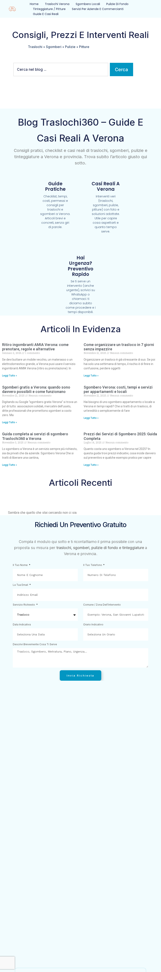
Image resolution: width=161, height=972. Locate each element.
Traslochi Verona (57, 4)
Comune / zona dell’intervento (102, 604)
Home (34, 4)
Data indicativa (22, 624)
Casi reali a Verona (106, 186)
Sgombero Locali (88, 4)
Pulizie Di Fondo (117, 4)
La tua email (21, 585)
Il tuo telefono (93, 565)
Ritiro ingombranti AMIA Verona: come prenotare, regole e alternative (35, 346)
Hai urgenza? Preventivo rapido (80, 266)
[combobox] (60, 69)
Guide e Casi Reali (45, 14)
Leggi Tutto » (9, 375)
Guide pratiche (55, 186)
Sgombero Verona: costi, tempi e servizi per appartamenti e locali (118, 389)
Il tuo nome (20, 565)
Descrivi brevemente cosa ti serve (35, 644)
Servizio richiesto (24, 604)
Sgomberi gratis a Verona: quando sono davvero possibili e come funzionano (36, 389)
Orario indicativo (93, 624)
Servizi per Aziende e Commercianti (97, 9)
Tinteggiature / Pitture (49, 9)
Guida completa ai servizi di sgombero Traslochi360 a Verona (35, 436)
